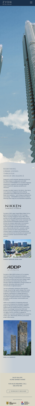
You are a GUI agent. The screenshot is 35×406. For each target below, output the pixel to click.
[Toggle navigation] (31, 3)
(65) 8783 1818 (17, 386)
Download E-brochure (18, 391)
